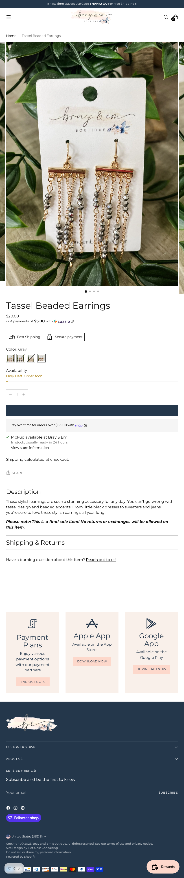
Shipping (15, 459)
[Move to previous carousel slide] (164, 587)
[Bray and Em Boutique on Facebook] (8, 809)
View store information (30, 448)
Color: (16, 349)
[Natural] (31, 358)
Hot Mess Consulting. (43, 848)
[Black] (20, 358)
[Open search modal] (166, 16)
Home (11, 36)
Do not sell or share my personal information (38, 852)
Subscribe (168, 792)
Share (17, 473)
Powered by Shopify (20, 856)
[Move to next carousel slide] (174, 587)
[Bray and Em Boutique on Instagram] (16, 809)
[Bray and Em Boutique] (92, 16)
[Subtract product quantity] (10, 394)
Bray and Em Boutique (49, 843)
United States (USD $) (27, 836)
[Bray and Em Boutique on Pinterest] (23, 809)
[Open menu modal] (8, 16)
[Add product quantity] (24, 394)
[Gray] (41, 358)
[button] (92, 321)
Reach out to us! (101, 559)
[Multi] (10, 358)
